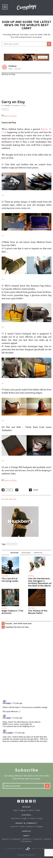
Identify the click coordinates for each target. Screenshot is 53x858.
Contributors (15, 839)
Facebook (14, 826)
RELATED (14, 553)
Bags (15, 810)
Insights (24, 818)
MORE (35, 490)
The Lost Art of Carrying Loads (10, 579)
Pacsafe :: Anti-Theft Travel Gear (18, 624)
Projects (33, 818)
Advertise (47, 839)
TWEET (9, 490)
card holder (12, 544)
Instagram (34, 801)
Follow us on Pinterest (26, 801)
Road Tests (15, 818)
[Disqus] (26, 666)
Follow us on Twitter (22, 801)
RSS (30, 801)
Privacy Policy (27, 841)
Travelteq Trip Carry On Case (17, 627)
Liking (40, 818)
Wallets (31, 810)
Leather (7, 105)
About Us (5, 839)
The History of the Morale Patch (37, 611)
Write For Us (27, 839)
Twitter (22, 826)
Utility (38, 810)
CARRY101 (38, 553)
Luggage (22, 810)
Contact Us (38, 839)
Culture (5, 109)
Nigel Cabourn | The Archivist (12, 611)
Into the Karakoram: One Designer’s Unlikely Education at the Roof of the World (39, 582)
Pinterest (30, 826)
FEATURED (26, 553)
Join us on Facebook (18, 801)
